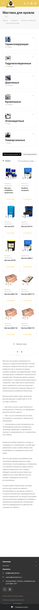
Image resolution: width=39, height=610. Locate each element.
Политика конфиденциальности (13, 600)
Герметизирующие (16, 44)
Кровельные (13, 101)
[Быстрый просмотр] (6, 178)
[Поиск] (28, 3)
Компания (7, 562)
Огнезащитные (14, 120)
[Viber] (5, 589)
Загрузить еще (21, 344)
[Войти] (31, 3)
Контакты (6, 569)
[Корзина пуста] (35, 3)
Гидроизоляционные (18, 63)
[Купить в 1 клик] (10, 178)
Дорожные (12, 82)
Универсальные (15, 140)
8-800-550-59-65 (12, 573)
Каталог (6, 566)
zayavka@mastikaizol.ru (14, 577)
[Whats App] (10, 589)
